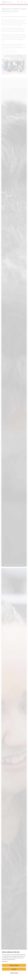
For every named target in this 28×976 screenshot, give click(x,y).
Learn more (4, 961)
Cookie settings (14, 973)
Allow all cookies (14, 965)
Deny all (14, 969)
